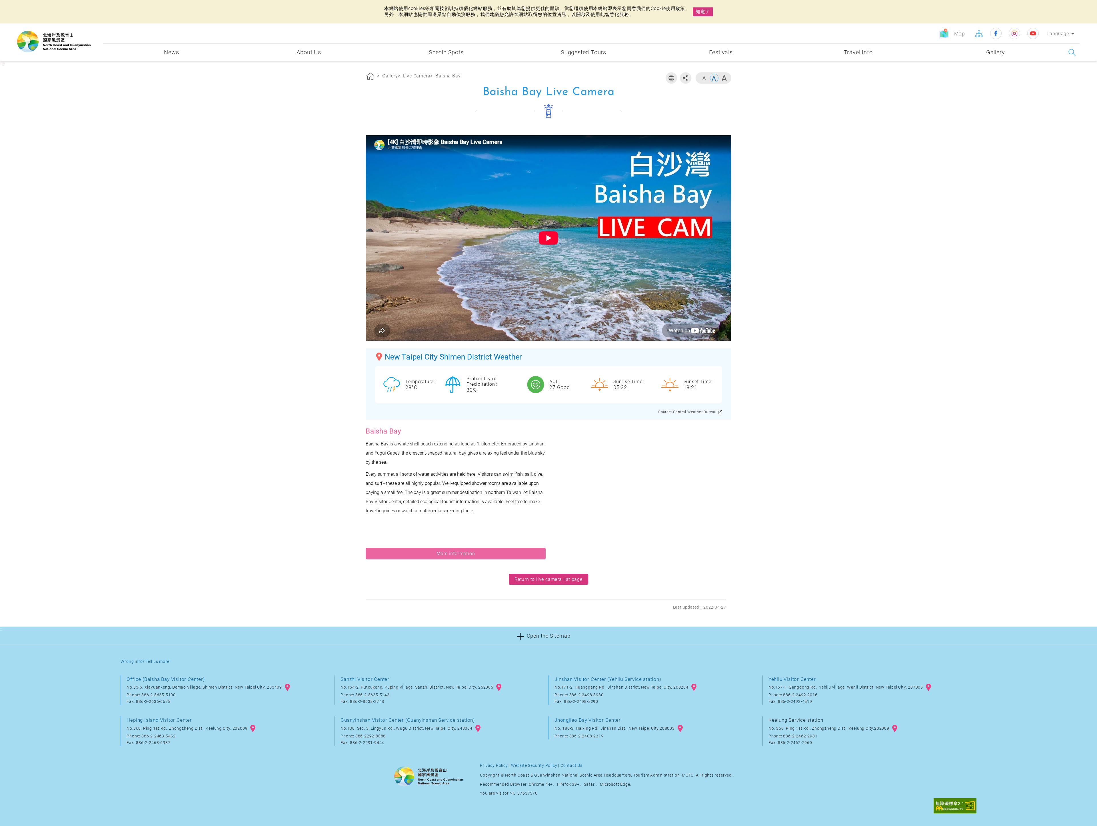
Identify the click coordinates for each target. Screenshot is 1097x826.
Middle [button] (714, 78)
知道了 (703, 11)
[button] (548, 635)
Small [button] (704, 78)
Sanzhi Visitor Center (365, 679)
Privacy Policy (494, 765)
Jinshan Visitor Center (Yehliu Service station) (607, 679)
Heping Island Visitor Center (159, 720)
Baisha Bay (448, 76)
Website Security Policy (534, 765)
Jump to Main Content (27, 5)
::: (97, 27)
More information (456, 553)
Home (370, 77)
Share (685, 78)
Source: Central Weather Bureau (687, 412)
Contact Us (571, 765)
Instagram (1014, 33)
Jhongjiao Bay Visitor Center (587, 720)
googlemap (287, 687)
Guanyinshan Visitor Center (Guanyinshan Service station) (408, 720)
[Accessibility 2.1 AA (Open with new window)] (955, 806)
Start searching (1072, 52)
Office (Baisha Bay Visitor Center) (166, 679)
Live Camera (417, 76)
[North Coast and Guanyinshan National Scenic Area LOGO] (54, 41)
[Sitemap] (978, 33)
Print (671, 78)
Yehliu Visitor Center (792, 679)
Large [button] (724, 78)
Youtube (1033, 33)
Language (1058, 33)
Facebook (996, 33)
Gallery (390, 76)
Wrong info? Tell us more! (145, 661)
